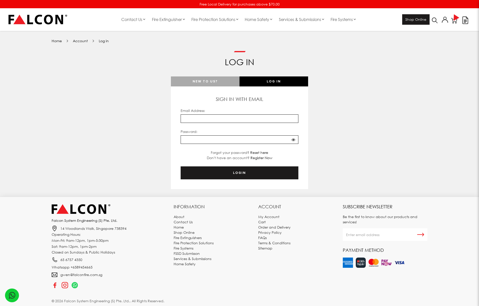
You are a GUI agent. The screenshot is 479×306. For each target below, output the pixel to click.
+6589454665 (82, 267)
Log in (104, 41)
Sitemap (265, 248)
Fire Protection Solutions (194, 243)
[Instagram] (65, 285)
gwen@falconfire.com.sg (81, 275)
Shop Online (415, 19)
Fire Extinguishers (188, 238)
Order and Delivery (274, 227)
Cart (262, 222)
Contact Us (183, 222)
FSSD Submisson (187, 253)
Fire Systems (183, 248)
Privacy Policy (270, 232)
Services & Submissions (192, 259)
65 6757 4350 (71, 260)
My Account (268, 217)
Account (80, 41)
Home (57, 41)
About (179, 217)
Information (189, 206)
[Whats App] (75, 285)
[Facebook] (55, 285)
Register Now (261, 158)
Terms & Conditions (274, 243)
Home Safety (185, 264)
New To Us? (205, 81)
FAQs (262, 238)
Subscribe (420, 235)
